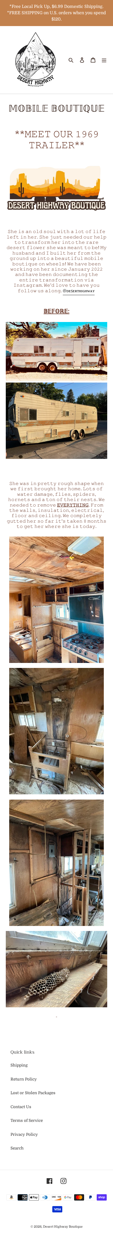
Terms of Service (27, 1120)
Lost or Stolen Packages (33, 1093)
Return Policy (24, 1079)
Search (17, 1148)
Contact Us (21, 1106)
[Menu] (104, 60)
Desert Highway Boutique (63, 1226)
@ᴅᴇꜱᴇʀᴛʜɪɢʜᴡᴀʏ (79, 291)
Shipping (19, 1065)
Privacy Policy (24, 1134)
